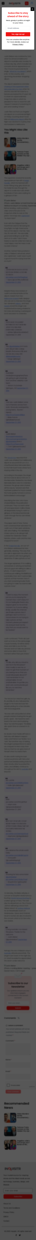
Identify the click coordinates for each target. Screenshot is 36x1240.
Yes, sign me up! (18, 34)
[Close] (32, 9)
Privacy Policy (17, 44)
